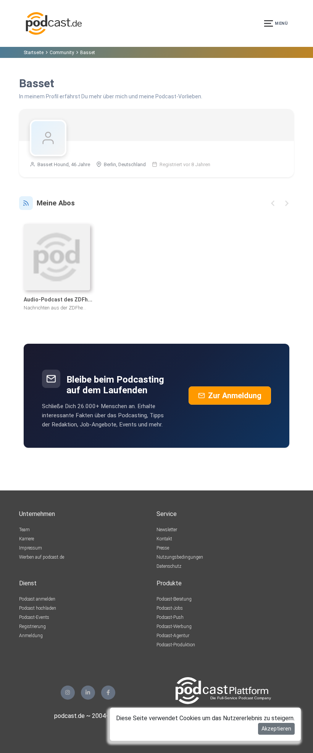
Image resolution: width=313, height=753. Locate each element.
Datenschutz (168, 566)
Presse (162, 548)
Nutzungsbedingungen (179, 557)
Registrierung (32, 626)
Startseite (34, 52)
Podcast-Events (34, 617)
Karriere (26, 539)
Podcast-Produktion (175, 644)
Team (24, 529)
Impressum (30, 548)
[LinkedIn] (88, 693)
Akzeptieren (276, 729)
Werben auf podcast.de (41, 557)
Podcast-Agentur (172, 635)
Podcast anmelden (37, 599)
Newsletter (166, 529)
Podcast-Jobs (169, 608)
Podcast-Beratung (174, 599)
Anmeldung (31, 635)
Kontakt (164, 539)
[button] (273, 203)
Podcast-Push (170, 617)
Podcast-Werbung (174, 626)
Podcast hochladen (37, 608)
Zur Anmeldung (234, 395)
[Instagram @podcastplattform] (68, 693)
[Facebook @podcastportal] (108, 693)
